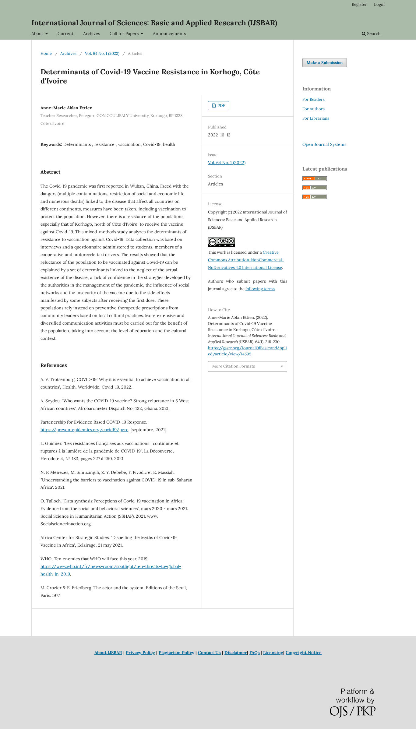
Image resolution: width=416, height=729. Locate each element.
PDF (221, 105)
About (37, 33)
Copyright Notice (304, 652)
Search (373, 33)
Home (46, 53)
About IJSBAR (108, 652)
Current (65, 33)
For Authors (313, 108)
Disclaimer (235, 652)
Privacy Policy (140, 652)
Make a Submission (325, 62)
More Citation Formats (233, 366)
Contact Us (209, 652)
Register (359, 4)
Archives (91, 33)
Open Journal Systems (324, 144)
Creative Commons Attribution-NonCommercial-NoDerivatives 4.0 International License (246, 260)
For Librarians (315, 118)
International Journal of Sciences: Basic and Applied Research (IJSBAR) (154, 22)
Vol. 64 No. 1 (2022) (102, 53)
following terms (260, 288)
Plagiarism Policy (176, 652)
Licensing (273, 652)
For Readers (313, 99)
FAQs (254, 652)
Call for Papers (125, 33)
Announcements (169, 33)
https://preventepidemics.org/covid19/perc (84, 429)
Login (379, 4)
